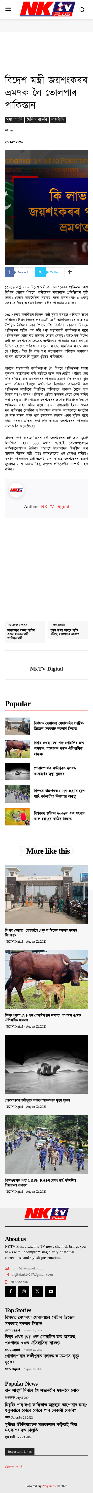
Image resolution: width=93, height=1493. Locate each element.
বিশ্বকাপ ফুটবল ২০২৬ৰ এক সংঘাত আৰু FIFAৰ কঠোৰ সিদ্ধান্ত (59, 816)
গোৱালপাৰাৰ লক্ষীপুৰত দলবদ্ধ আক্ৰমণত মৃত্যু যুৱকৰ (55, 771)
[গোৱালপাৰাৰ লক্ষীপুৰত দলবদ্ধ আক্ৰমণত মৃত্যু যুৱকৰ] (17, 771)
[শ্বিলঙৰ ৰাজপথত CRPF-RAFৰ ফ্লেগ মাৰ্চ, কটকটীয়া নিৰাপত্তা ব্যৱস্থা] (17, 794)
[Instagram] (23, 1291)
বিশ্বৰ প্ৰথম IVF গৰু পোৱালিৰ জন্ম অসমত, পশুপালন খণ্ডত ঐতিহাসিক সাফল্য (59, 748)
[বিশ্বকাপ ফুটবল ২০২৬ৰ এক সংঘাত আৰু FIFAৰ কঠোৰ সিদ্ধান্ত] (17, 816)
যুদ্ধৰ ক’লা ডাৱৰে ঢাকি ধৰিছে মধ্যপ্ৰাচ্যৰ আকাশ (65, 633)
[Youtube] (50, 1291)
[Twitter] (37, 1291)
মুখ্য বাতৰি (14, 120)
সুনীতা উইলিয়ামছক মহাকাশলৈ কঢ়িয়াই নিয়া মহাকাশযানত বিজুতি (41, 1428)
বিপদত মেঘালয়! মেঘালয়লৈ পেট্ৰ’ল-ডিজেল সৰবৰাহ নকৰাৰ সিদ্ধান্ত (59, 726)
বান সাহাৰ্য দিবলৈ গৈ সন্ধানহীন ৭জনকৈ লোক (42, 1391)
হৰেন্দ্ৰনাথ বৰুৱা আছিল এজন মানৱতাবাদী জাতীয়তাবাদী (21, 635)
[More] (69, 272)
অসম (7, 1418)
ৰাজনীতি (57, 120)
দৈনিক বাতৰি (37, 120)
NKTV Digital (15, 142)
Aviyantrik (49, 1486)
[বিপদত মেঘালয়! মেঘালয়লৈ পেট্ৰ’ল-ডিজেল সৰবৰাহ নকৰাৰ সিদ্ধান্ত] (17, 726)
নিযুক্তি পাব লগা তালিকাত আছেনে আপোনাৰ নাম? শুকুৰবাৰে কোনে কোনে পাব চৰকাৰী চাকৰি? (46, 1408)
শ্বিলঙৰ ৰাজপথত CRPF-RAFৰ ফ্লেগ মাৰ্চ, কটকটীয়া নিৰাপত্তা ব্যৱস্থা (59, 793)
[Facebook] (10, 1291)
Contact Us (14, 1467)
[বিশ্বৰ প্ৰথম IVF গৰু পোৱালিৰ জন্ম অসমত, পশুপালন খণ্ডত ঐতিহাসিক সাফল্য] (17, 748)
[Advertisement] (46, 565)
